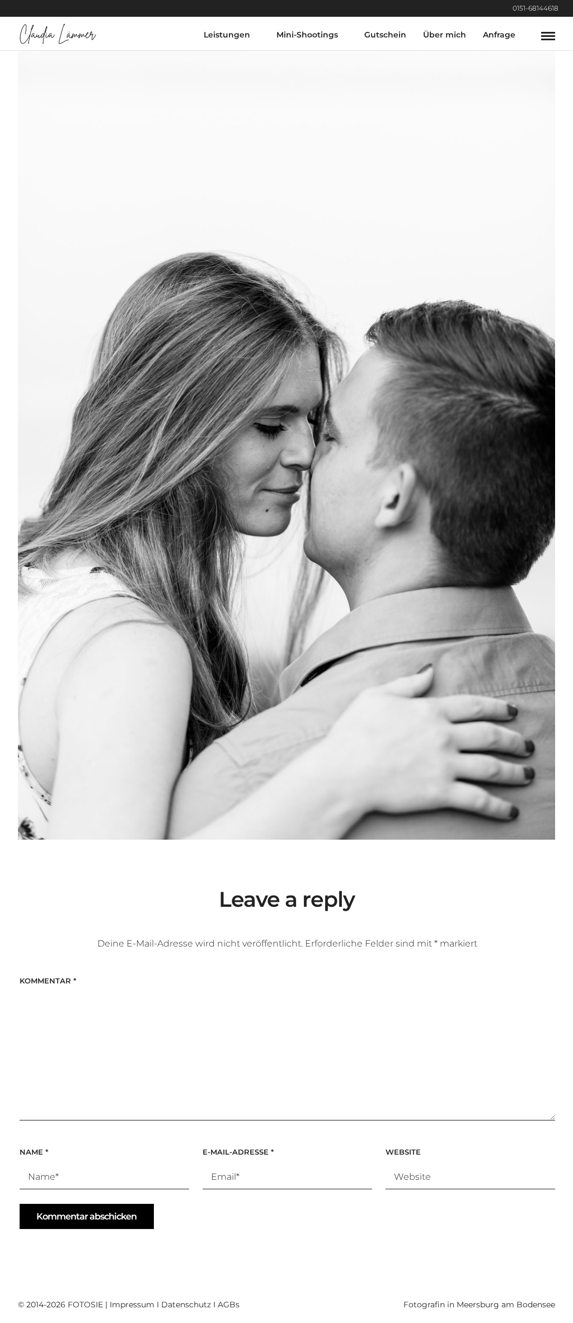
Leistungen (227, 35)
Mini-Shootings (307, 35)
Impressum (132, 1305)
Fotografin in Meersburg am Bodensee (479, 1305)
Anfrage (499, 35)
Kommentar (48, 980)
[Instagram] (570, 8)
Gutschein (385, 35)
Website (403, 1151)
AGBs (228, 1305)
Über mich (444, 35)
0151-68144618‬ (535, 8)
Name (34, 1151)
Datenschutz (186, 1305)
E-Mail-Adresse (238, 1151)
